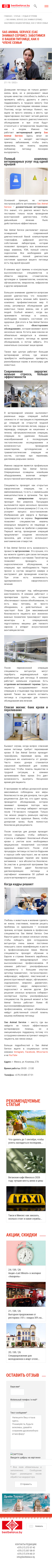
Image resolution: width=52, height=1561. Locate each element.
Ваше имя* (15, 1386)
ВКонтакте (42, 1052)
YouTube (13, 1055)
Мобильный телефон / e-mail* (23, 1399)
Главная (8, 16)
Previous (7, 180)
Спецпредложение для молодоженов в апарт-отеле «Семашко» (23, 1359)
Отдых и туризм (29, 16)
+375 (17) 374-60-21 (26, 1553)
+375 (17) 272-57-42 (26, 1547)
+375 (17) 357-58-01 (26, 1550)
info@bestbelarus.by (26, 1556)
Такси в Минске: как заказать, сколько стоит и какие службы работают (24, 1219)
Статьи (17, 16)
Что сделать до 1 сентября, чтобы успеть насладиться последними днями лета (26, 1143)
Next (44, 180)
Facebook (30, 1052)
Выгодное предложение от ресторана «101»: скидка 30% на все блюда (24, 1318)
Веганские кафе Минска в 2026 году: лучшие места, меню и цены (25, 1179)
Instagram (19, 1052)
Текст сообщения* (18, 1412)
